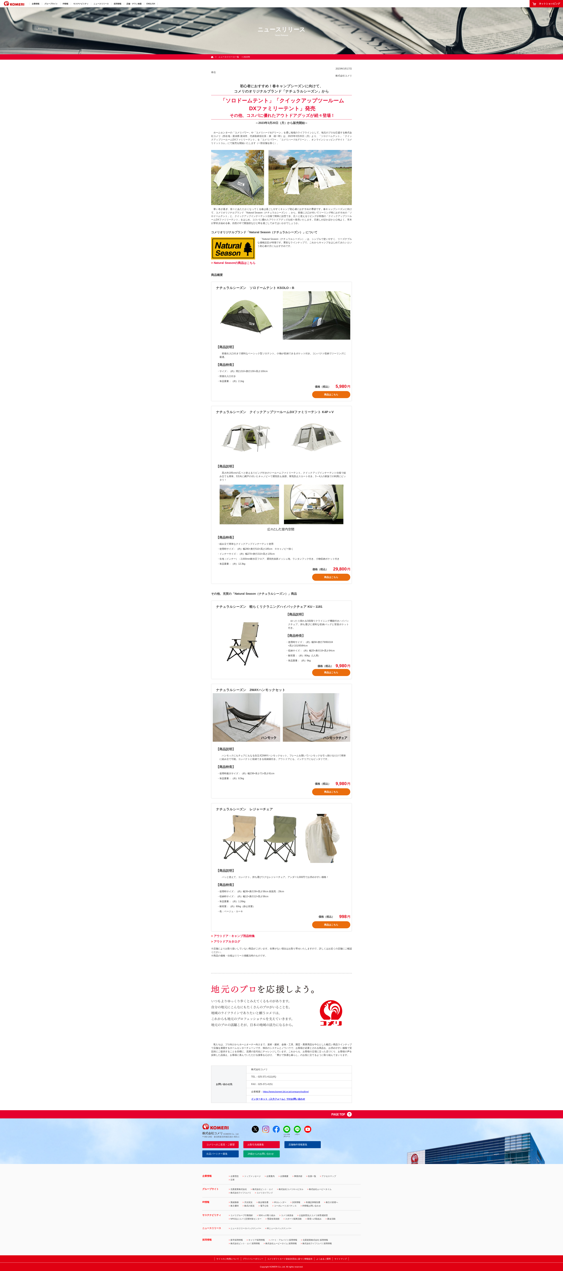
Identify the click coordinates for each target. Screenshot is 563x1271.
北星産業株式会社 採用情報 (315, 1240)
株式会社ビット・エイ (262, 1189)
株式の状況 (249, 1206)
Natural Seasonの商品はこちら (235, 262)
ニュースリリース (101, 4)
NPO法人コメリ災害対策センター (246, 1219)
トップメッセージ (252, 1176)
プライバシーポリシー (253, 1259)
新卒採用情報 (236, 1240)
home (212, 56)
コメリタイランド (265, 1193)
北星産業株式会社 (238, 1189)
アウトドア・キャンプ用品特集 (234, 936)
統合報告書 (263, 1202)
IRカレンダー (280, 1202)
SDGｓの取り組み (267, 1215)
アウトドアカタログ (227, 941)
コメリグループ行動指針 (241, 1215)
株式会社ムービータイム (320, 1189)
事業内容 (298, 1176)
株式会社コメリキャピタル (291, 1189)
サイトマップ (340, 1259)
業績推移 (234, 1202)
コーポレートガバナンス (285, 1206)
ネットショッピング (549, 3)
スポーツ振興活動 (293, 1219)
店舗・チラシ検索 (134, 4)
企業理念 (234, 1176)
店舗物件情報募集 (298, 1144)
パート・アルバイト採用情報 (284, 1240)
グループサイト (51, 4)
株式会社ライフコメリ (240, 1193)
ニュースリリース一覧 (228, 57)
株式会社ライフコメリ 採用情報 (317, 1243)
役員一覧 (312, 1176)
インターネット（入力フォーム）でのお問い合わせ (278, 1099)
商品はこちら (331, 394)
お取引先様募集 (255, 1144)
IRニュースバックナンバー (279, 1228)
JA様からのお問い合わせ (260, 1154)
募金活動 (331, 1219)
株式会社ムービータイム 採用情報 (281, 1243)
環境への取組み (314, 1219)
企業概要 (284, 1176)
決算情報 (296, 1202)
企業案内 (270, 1176)
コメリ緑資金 (287, 1215)
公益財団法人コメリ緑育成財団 (313, 1215)
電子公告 (264, 1206)
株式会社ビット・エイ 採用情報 (245, 1243)
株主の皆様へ (332, 1202)
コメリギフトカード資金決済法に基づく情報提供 (289, 1259)
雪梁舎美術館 (273, 1219)
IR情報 (65, 4)
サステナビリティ (81, 4)
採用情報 (117, 4)
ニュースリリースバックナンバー (245, 1228)
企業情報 (35, 4)
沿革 (232, 1180)
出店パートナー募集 (217, 1154)
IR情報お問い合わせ (311, 1206)
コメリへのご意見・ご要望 (220, 1144)
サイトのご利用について (227, 1259)
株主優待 (234, 1206)
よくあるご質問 (323, 1259)
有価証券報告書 (313, 1202)
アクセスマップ (329, 1176)
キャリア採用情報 (256, 1240)
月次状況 (248, 1202)
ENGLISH (150, 4)
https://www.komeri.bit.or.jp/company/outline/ (286, 1091)
